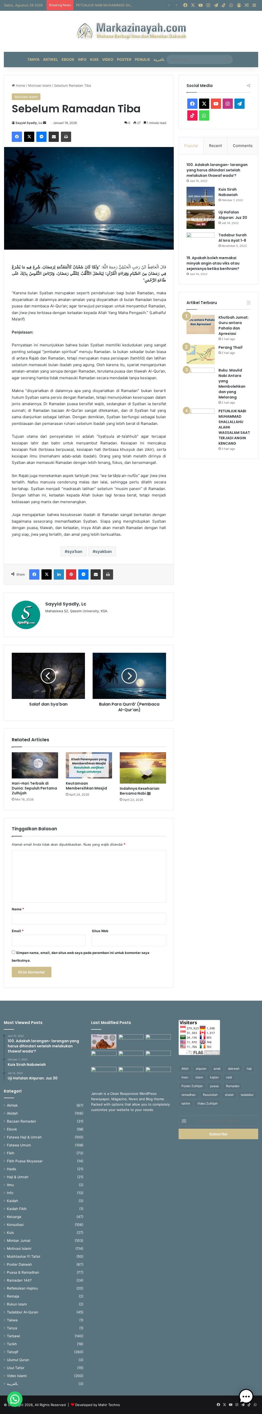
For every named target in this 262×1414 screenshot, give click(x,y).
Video (107, 59)
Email (18, 931)
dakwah (233, 1068)
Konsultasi (15, 1225)
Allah (185, 1068)
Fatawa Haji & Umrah (24, 1137)
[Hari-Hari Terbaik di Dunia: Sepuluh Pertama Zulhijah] (35, 765)
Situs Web (100, 931)
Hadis (11, 1169)
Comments (243, 145)
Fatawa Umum (19, 1145)
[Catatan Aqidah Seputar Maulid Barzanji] (103, 1074)
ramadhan (188, 1095)
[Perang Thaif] (201, 354)
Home (20, 85)
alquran (201, 1068)
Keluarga (14, 1217)
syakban (103, 551)
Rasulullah (210, 1095)
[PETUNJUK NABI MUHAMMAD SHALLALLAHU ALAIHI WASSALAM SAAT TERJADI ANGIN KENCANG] (201, 418)
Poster (124, 59)
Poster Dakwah (19, 1264)
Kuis (94, 59)
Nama (18, 909)
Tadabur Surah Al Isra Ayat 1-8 (233, 237)
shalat (229, 1095)
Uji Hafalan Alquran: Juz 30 (233, 215)
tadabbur (247, 1095)
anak (217, 1068)
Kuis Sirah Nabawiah (228, 192)
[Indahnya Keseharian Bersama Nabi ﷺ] (143, 768)
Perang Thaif (231, 347)
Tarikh (12, 1344)
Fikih (10, 1153)
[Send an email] (44, 123)
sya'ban (74, 551)
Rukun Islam (17, 1304)
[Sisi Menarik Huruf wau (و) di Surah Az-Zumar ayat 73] (131, 1074)
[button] (15, 1399)
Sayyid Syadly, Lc (29, 123)
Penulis (142, 59)
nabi (229, 1077)
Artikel (50, 59)
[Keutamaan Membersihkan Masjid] (89, 765)
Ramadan (232, 1086)
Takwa (12, 1320)
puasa (214, 1086)
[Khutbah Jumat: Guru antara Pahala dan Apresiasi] (201, 324)
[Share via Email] (54, 137)
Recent (215, 145)
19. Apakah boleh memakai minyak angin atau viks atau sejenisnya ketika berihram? (213, 263)
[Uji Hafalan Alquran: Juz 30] (201, 219)
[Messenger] (41, 137)
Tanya (33, 59)
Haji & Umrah (17, 1177)
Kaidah (12, 1201)
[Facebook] (17, 137)
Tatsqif (12, 1352)
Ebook (68, 59)
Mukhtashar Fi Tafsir (23, 1256)
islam (199, 1077)
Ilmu (10, 1185)
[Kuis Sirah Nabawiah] (201, 196)
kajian (214, 1077)
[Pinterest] (71, 574)
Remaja (13, 1296)
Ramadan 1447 (19, 1280)
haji (249, 1068)
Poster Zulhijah (192, 1086)
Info (82, 59)
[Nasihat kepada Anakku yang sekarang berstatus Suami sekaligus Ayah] (158, 1058)
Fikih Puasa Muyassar (25, 1161)
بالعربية (159, 59)
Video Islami (17, 1376)
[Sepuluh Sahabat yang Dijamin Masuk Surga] (158, 1074)
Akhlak (12, 1105)
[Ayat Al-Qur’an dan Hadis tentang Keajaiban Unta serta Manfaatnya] (103, 1041)
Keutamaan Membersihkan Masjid (86, 786)
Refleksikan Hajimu (22, 1288)
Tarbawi (13, 1336)
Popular (191, 145)
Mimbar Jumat (18, 1241)
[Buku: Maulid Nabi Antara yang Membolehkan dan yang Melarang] (201, 377)
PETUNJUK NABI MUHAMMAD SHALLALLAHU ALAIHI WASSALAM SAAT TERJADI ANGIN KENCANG (155, 5)
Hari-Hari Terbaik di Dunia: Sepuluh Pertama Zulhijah (34, 788)
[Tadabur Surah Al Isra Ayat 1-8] (201, 242)
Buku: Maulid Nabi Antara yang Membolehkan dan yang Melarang (232, 384)
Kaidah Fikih (17, 1209)
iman (184, 1077)
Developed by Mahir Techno (97, 1405)
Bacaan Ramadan (21, 1121)
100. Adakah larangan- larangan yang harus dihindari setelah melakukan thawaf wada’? (217, 170)
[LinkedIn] (59, 574)
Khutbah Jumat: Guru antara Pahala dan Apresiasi (234, 325)
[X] (29, 137)
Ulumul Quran (18, 1360)
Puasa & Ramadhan (23, 1272)
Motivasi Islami (39, 85)
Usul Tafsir (15, 1368)
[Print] (66, 137)
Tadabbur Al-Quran (22, 1312)
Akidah (12, 1113)
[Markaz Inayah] (131, 31)
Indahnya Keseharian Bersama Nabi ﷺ (139, 791)
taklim (185, 1103)
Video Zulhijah (207, 1103)
